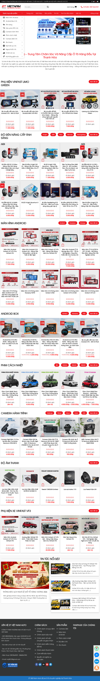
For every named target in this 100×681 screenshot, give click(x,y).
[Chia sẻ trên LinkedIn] (50, 664)
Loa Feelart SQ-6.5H (89, 489)
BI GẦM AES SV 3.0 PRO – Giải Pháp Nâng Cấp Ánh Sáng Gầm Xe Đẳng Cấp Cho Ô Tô (90, 167)
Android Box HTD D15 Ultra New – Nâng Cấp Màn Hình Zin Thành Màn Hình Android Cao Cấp (50, 342)
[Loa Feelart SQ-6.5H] (90, 477)
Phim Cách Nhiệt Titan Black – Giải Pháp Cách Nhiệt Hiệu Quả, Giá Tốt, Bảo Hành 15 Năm (70, 394)
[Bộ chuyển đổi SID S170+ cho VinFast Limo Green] (70, 99)
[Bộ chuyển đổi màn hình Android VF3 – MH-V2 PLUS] (10, 99)
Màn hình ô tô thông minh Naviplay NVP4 (30, 292)
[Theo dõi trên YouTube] (97, 1)
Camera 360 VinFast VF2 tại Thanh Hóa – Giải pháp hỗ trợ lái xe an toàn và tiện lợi (84, 600)
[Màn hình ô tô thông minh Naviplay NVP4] (30, 279)
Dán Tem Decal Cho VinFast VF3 (70, 538)
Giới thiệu (39, 13)
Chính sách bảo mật (44, 634)
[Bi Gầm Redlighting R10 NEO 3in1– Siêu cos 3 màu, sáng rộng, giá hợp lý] (50, 190)
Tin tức (56, 13)
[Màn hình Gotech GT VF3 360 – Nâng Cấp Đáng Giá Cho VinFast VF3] (50, 237)
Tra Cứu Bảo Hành (67, 13)
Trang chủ (29, 13)
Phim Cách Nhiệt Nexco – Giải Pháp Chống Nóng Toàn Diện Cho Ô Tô (30, 393)
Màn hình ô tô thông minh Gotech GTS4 (50, 292)
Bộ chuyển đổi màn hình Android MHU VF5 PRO (30, 112)
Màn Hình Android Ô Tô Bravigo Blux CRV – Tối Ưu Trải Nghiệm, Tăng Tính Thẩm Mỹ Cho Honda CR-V (70, 253)
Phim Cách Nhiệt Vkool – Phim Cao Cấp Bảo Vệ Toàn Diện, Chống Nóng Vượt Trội (10, 394)
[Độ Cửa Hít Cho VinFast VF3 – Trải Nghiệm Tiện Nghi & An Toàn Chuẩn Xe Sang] (90, 525)
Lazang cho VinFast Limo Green (90, 112)
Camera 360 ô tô (11, 39)
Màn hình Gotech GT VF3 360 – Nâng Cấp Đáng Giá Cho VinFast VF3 (50, 251)
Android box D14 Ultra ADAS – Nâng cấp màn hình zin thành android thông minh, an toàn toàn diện (70, 343)
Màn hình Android (12, 17)
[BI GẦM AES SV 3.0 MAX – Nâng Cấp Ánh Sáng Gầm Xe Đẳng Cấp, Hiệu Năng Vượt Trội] (10, 190)
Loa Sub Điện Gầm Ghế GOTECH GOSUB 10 (30, 490)
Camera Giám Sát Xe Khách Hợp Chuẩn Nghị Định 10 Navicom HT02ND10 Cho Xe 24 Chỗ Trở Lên (30, 443)
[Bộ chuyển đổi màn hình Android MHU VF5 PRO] (30, 99)
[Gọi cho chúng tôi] (95, 1)
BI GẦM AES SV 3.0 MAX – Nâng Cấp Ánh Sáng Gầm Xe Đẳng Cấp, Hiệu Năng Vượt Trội (10, 205)
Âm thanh (9, 42)
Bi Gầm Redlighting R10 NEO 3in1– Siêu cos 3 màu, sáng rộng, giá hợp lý (50, 204)
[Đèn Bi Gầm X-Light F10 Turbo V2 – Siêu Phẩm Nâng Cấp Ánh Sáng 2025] (90, 190)
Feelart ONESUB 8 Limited (50, 489)
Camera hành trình (12, 31)
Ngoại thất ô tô (11, 49)
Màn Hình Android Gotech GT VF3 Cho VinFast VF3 (10, 251)
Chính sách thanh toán (45, 650)
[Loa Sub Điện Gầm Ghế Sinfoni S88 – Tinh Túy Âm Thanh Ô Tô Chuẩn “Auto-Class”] (10, 477)
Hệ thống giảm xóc (12, 56)
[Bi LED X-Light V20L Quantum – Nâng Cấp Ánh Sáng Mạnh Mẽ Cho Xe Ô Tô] (50, 152)
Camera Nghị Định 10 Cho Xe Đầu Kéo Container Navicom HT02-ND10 (10, 441)
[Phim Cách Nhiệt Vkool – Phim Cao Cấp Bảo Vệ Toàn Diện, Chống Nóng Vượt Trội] (10, 379)
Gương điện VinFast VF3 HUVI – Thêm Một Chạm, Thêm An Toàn (30, 539)
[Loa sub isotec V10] (70, 477)
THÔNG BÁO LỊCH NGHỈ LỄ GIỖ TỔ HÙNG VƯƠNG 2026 (25, 592)
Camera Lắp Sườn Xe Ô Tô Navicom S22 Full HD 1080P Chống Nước (70, 441)
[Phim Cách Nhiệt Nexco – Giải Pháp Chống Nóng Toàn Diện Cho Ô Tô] (30, 379)
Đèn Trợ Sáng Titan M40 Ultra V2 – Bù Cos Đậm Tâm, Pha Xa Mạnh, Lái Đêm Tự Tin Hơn (70, 167)
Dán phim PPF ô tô (12, 28)
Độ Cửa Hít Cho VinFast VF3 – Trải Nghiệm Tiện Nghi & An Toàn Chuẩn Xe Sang (90, 539)
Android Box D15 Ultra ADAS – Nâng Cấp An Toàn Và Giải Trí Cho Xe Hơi (10, 342)
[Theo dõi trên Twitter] (93, 1)
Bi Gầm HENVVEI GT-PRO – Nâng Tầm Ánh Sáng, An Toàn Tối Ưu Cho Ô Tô (70, 204)
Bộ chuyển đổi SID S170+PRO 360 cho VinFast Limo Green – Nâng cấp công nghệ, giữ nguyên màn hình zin (50, 115)
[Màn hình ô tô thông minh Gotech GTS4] (50, 279)
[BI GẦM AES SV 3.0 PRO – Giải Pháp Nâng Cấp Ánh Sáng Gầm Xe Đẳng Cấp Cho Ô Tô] (90, 152)
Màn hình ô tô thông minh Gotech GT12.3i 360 (70, 292)
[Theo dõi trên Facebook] (92, 1)
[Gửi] (47, 7)
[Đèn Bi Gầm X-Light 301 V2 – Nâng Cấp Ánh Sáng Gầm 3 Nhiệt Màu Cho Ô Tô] (30, 152)
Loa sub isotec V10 (70, 489)
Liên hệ (78, 13)
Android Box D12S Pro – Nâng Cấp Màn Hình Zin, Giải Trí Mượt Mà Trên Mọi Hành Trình (30, 342)
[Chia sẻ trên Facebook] (36, 664)
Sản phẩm (48, 13)
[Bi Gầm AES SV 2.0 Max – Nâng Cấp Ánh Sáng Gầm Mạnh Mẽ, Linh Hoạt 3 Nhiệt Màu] (10, 152)
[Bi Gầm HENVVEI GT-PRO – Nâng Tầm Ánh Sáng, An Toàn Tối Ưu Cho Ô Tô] (70, 190)
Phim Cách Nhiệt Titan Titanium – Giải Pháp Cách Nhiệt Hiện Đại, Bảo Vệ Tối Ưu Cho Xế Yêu (90, 394)
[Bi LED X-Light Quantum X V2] (30, 190)
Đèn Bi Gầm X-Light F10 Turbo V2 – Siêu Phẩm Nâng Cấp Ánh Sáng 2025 (90, 204)
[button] (72, 7)
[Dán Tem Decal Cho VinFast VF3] (70, 525)
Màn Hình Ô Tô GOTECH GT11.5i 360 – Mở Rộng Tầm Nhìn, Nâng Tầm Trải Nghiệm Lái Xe (90, 252)
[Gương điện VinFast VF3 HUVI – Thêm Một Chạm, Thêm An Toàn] (30, 525)
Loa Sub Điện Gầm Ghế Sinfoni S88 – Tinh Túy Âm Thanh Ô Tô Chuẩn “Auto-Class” (10, 492)
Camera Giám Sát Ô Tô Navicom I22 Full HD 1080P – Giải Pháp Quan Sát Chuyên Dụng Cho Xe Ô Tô (50, 443)
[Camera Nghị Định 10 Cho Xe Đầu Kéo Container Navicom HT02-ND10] (10, 427)
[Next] (71, 28)
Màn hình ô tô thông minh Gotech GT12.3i (90, 292)
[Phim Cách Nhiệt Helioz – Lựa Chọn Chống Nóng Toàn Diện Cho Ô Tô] (50, 379)
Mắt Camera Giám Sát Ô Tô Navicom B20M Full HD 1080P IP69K (90, 441)
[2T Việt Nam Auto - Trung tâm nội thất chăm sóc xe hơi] (11, 7)
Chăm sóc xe (10, 53)
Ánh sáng (9, 24)
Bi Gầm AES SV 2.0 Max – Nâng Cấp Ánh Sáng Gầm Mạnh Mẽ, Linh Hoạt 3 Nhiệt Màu (10, 167)
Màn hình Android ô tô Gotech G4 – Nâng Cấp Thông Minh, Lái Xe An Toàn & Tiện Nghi (30, 252)
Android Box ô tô (11, 21)
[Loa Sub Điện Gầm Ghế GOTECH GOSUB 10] (30, 477)
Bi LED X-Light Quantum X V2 (30, 203)
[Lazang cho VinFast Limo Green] (90, 99)
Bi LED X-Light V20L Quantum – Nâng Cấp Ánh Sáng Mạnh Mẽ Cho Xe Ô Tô (50, 167)
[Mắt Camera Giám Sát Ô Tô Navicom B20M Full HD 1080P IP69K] (90, 427)
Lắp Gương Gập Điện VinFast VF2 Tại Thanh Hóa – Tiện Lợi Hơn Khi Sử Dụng (84, 583)
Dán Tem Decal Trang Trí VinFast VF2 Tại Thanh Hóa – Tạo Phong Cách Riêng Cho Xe (84, 565)
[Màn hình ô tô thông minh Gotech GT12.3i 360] (70, 279)
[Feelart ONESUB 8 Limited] (50, 477)
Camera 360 (63, 629)
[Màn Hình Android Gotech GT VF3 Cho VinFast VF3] (10, 237)
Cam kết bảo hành (44, 653)
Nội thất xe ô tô (11, 46)
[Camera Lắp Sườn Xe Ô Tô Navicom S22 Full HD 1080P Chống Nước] (70, 427)
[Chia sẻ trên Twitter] (40, 664)
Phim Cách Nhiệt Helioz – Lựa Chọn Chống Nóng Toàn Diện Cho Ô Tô (50, 393)
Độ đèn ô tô (63, 641)
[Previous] (40, 28)
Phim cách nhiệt (11, 35)
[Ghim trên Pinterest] (47, 664)
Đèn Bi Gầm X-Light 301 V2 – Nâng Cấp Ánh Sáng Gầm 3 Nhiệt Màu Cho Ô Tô (30, 167)
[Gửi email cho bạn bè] (43, 664)
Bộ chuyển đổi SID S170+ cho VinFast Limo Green (70, 112)
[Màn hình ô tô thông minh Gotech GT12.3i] (90, 279)
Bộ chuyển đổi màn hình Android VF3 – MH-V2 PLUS (10, 112)
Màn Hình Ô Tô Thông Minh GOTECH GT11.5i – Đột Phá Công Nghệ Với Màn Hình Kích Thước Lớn (9, 293)
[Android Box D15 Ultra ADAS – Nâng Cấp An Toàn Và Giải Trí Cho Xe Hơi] (10, 328)
